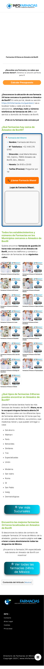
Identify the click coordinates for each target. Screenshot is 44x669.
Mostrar (28, 582)
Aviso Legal (8, 621)
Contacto (7, 618)
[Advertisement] (22, 35)
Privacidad (8, 628)
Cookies (7, 625)
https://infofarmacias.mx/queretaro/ (18, 103)
